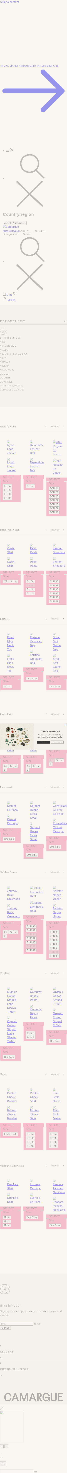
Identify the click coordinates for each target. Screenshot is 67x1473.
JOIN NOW (43, 742)
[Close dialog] (65, 725)
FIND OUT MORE (57, 742)
